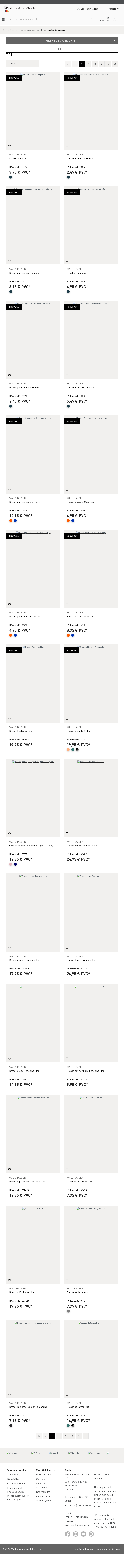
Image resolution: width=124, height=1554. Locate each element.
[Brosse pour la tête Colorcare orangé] (33, 569)
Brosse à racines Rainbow (80, 387)
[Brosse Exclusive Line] (33, 683)
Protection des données (108, 1548)
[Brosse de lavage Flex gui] (91, 1359)
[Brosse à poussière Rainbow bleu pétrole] (33, 225)
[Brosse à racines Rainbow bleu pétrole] (91, 340)
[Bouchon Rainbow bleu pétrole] (91, 225)
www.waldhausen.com (77, 1525)
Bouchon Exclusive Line (79, 1181)
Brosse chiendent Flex (78, 730)
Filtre (62, 48)
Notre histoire (43, 1474)
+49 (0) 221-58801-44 (81, 1505)
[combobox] (47, 19)
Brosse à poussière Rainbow (24, 272)
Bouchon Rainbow (76, 272)
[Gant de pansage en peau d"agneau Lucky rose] (33, 798)
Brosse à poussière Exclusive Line (27, 1181)
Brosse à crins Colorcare (80, 616)
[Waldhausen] (16, 1456)
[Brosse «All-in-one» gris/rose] (91, 1245)
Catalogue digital (16, 1483)
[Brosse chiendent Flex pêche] (91, 683)
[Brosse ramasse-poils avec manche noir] (33, 1359)
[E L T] (36, 1456)
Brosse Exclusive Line (21, 730)
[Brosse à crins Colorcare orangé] (91, 569)
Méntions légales (84, 1548)
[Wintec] (75, 1456)
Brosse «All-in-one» (77, 1292)
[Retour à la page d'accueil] (19, 8)
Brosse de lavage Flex (78, 1406)
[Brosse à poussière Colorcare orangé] (33, 454)
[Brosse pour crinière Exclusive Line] (91, 1023)
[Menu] (3, 19)
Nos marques (43, 1491)
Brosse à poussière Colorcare (24, 501)
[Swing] (55, 1456)
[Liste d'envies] (114, 19)
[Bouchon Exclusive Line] (91, 1134)
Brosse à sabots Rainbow (80, 158)
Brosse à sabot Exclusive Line (25, 960)
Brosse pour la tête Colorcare (24, 616)
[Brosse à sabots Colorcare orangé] (91, 454)
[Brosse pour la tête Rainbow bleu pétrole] (33, 340)
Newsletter (13, 1478)
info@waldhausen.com (76, 1516)
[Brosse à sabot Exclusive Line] (33, 912)
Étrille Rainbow (17, 158)
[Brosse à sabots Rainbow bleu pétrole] (91, 111)
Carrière (40, 1478)
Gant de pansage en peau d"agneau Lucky (31, 845)
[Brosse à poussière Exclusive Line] (33, 1134)
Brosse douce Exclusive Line (82, 845)
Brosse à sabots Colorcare (80, 501)
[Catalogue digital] (101, 19)
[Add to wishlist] (9, 146)
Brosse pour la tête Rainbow (24, 387)
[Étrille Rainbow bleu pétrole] (33, 111)
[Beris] (94, 1456)
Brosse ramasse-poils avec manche (28, 1406)
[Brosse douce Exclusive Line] (91, 798)
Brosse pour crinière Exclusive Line (85, 1070)
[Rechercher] (92, 19)
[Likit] (112, 1456)
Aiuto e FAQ (13, 1474)
